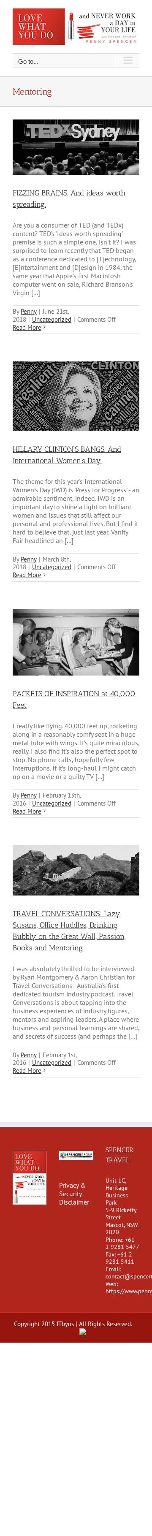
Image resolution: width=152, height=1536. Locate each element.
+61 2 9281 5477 (122, 1243)
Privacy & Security (72, 1189)
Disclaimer (74, 1202)
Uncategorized (51, 319)
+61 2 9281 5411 (120, 1258)
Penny (29, 311)
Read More (27, 327)
